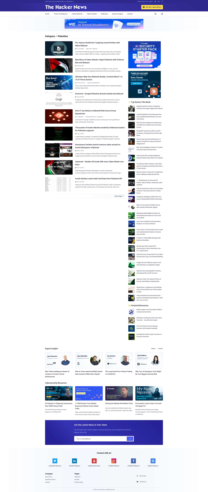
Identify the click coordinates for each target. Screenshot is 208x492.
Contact (47, 482)
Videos (153, 348)
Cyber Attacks (92, 14)
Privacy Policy (79, 482)
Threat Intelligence (60, 14)
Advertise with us (50, 479)
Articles (160, 348)
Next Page (119, 196)
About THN (48, 477)
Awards (130, 14)
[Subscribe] (130, 439)
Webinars (104, 14)
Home (47, 14)
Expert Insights (117, 14)
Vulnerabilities (77, 14)
